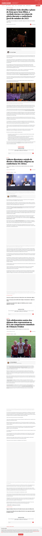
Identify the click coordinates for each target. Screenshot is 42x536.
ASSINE (39, 0)
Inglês (12, 172)
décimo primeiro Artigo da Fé (20, 220)
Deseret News (3, 0)
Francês (15, 172)
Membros (8, 318)
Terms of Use (35, 531)
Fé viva (16, 5)
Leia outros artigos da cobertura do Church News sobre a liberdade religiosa (20, 297)
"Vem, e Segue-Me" (20, 5)
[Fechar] (41, 529)
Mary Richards (14, 195)
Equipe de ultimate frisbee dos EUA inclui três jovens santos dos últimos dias (20, 509)
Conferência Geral (28, 5)
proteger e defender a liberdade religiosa (16, 207)
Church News (7, 0)
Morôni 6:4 (18, 142)
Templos (13, 5)
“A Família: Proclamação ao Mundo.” (30, 110)
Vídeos (24, 5)
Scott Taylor (13, 52)
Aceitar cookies (21, 534)
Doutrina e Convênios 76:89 (24, 74)
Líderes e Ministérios (8, 5)
